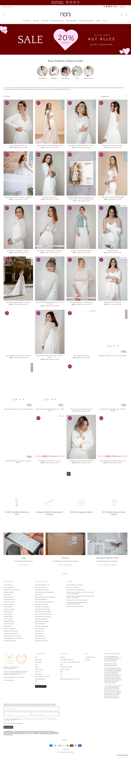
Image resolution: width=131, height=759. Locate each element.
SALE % (98, 20)
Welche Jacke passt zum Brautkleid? (74, 606)
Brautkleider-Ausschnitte (41, 587)
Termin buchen (26, 20)
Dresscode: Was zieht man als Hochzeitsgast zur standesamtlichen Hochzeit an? (77, 603)
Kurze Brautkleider (8, 606)
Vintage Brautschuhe (39, 636)
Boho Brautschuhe (39, 633)
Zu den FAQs (23, 565)
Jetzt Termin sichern (107, 565)
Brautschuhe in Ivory (40, 631)
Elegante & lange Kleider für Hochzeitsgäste (45, 597)
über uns (12, 680)
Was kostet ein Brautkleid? (72, 587)
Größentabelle (38, 662)
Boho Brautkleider (8, 594)
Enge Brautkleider (8, 626)
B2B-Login (87, 659)
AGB (36, 681)
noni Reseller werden (90, 657)
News (61, 671)
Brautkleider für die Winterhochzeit (12, 589)
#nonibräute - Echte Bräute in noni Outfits (70, 679)
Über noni (105, 20)
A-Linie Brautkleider (8, 619)
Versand (118, 653)
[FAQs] (24, 544)
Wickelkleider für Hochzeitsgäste (42, 609)
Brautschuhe (45, 20)
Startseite (65, 573)
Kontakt (37, 666)
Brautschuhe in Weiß (39, 628)
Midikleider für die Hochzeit (41, 604)
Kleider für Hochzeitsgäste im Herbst (43, 614)
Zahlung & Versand (39, 669)
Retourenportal (38, 674)
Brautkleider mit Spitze (9, 609)
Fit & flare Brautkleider (9, 623)
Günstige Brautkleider (9, 592)
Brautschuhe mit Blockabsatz (41, 626)
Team (61, 676)
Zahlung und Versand (112, 660)
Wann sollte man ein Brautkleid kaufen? (75, 589)
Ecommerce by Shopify (68, 752)
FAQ (36, 657)
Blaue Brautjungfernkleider (41, 599)
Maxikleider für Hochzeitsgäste (42, 606)
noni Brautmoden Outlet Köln (67, 659)
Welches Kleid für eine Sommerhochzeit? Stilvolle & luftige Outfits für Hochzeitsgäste (80, 596)
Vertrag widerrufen (40, 686)
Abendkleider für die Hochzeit (42, 621)
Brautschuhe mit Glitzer (40, 638)
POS (58, 752)
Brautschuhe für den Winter (41, 640)
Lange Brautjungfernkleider (41, 619)
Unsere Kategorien (8, 584)
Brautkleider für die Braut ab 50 (11, 633)
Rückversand (38, 671)
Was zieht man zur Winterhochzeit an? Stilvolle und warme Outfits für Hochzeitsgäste (79, 593)
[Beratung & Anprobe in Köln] (107, 544)
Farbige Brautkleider (8, 616)
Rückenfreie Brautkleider (9, 599)
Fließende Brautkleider (9, 621)
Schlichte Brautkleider (9, 597)
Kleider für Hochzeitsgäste (86, 20)
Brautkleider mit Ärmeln (9, 601)
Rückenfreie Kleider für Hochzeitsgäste (44, 601)
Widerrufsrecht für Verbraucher (42, 676)
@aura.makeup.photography (110, 665)
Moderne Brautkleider (9, 587)
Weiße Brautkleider (8, 614)
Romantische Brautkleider (9, 628)
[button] (42, 72)
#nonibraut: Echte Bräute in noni (42, 584)
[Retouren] (66, 544)
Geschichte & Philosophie (66, 666)
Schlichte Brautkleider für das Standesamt (13, 638)
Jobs (61, 674)
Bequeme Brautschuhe (40, 623)
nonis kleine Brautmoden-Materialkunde (44, 592)
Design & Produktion (65, 669)
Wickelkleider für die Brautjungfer (43, 611)
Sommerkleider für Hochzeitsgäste (43, 616)
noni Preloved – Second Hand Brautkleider (70, 662)
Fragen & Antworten (8, 6)
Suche (36, 664)
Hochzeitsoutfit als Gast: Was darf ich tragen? (76, 600)
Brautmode (36, 20)
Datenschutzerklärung (40, 679)
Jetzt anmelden (8, 727)
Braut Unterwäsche (71, 20)
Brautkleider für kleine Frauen (10, 631)
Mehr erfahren (65, 565)
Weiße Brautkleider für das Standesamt (12, 636)
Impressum (37, 683)
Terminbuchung (38, 659)
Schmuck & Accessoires (57, 20)
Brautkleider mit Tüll (8, 611)
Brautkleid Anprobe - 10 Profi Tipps (74, 584)
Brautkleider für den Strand (10, 640)
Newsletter (62, 657)
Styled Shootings (39, 594)
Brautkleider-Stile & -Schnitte (42, 589)
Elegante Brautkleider (9, 604)
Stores (61, 664)
